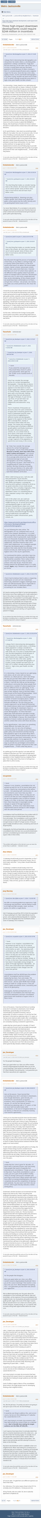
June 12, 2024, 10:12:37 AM (9, 1083)
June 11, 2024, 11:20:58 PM (9, 855)
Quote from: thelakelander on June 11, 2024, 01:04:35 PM (21, 574)
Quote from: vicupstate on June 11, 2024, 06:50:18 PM (20, 936)
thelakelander (8, 45)
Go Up (3, 1500)
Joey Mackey (8, 891)
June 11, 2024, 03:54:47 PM (9, 168)
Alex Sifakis (7, 852)
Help (13, 1512)
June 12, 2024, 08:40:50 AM (9, 932)
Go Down (4, 39)
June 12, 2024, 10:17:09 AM (9, 1265)
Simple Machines (25, 1514)
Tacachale (7, 332)
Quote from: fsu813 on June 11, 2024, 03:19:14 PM (19, 236)
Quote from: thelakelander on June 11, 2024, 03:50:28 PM (21, 633)
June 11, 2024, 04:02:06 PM (9, 230)
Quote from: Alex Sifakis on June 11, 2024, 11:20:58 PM (20, 898)
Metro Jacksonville (10, 6)
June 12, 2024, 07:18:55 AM (9, 894)
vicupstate (7, 776)
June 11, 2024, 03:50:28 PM (9, 47)
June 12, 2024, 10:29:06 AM (9, 1324)
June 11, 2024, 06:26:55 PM (9, 629)
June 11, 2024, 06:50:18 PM (9, 779)
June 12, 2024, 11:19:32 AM (9, 1477)
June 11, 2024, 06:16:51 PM (9, 334)
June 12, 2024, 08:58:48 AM (9, 1055)
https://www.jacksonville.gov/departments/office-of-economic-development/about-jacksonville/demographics (20, 524)
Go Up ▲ (27, 1512)
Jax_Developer (8, 929)
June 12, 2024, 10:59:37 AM (9, 1399)
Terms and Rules (19, 1512)
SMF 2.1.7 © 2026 (16, 1514)
